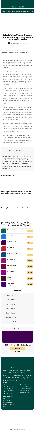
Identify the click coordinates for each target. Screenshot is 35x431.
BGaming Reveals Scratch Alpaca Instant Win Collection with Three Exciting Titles (16, 193)
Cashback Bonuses (25, 390)
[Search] (13, 7)
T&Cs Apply (17, 351)
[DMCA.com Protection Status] (17, 428)
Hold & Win (23, 52)
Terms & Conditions (9, 404)
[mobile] (23, 7)
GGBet (9, 277)
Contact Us (7, 400)
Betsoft (4, 52)
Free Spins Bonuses (25, 387)
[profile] (19, 7)
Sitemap (6, 406)
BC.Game (9, 235)
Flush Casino (10, 283)
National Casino (11, 265)
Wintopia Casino (12, 253)
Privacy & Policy (8, 402)
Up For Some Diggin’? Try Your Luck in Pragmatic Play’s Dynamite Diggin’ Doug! (16, 223)
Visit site (30, 231)
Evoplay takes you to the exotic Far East (15, 208)
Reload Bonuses (24, 392)
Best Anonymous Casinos (8, 391)
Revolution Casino (12, 230)
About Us (6, 398)
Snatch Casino (11, 259)
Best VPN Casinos (9, 388)
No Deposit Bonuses (25, 388)
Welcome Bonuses (25, 385)
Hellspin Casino (11, 241)
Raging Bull (10, 247)
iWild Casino (10, 271)
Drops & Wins (7, 385)
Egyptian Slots (13, 52)
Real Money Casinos (9, 387)
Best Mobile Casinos (9, 394)
